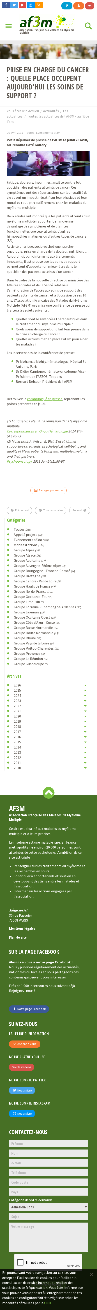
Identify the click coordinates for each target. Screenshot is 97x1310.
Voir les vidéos (21, 1067)
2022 (17, 706)
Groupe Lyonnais (29, 612)
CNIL (48, 1303)
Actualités (51, 111)
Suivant (77, 510)
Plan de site (18, 937)
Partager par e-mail (50, 490)
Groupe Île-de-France (33, 591)
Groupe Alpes (26, 550)
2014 (17, 747)
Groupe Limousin (29, 601)
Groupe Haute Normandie (36, 632)
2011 (17, 762)
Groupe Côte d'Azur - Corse (37, 622)
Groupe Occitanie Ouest (34, 617)
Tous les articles (53, 510)
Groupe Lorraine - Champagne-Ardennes (47, 607)
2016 (17, 737)
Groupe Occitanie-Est (33, 596)
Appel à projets (28, 534)
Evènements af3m (31, 539)
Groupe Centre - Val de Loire (37, 581)
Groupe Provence (29, 653)
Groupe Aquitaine (30, 560)
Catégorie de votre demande (31, 1200)
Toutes (22, 529)
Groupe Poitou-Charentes (36, 648)
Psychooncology (19, 461)
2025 (17, 690)
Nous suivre (24, 1090)
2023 (17, 700)
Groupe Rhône (27, 638)
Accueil (33, 111)
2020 (17, 716)
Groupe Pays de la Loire (34, 643)
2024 (17, 695)
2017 (17, 731)
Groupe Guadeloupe (31, 664)
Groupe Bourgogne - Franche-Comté (44, 570)
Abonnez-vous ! (27, 1044)
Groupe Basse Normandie (36, 627)
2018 (17, 726)
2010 (17, 768)
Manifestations (29, 545)
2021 (17, 711)
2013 (17, 752)
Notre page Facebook (31, 1009)
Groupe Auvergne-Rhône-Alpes (39, 565)
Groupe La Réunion (31, 658)
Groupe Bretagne (30, 576)
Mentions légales (22, 928)
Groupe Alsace (27, 555)
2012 (17, 757)
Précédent (21, 510)
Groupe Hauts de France (34, 586)
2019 (17, 721)
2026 (17, 685)
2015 (17, 742)
